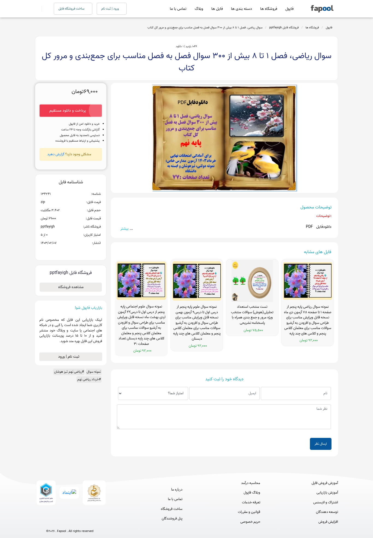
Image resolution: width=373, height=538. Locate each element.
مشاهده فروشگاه (71, 287)
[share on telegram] (64, 252)
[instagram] (69, 522)
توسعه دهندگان (327, 512)
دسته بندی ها (241, 9)
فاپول (289, 9)
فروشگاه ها (268, 9)
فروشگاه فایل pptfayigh (284, 27)
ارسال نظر (321, 443)
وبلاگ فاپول (252, 492)
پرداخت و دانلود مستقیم (67, 110)
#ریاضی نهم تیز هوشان (69, 371)
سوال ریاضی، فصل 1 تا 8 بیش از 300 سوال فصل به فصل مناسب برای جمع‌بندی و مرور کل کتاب (204, 27)
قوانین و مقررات (249, 512)
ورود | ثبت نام (110, 8)
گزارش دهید (55, 154)
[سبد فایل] (37, 9)
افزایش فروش (328, 522)
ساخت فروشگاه (171, 509)
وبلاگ (199, 9)
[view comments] (77, 252)
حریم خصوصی (250, 522)
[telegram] (59, 522)
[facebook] (49, 522)
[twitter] (79, 522)
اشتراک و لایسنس (325, 502)
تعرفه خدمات (251, 502)
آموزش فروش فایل (325, 483)
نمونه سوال (94, 371)
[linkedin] (90, 522)
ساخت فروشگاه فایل (71, 8)
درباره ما (176, 489)
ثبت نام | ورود (69, 357)
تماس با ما (178, 9)
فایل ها (217, 9)
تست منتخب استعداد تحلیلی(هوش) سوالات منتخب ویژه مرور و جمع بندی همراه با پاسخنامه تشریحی (252, 315)
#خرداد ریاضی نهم (89, 379)
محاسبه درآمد (250, 483)
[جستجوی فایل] (44, 8)
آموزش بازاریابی (327, 492)
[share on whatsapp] (71, 252)
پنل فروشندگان (172, 518)
